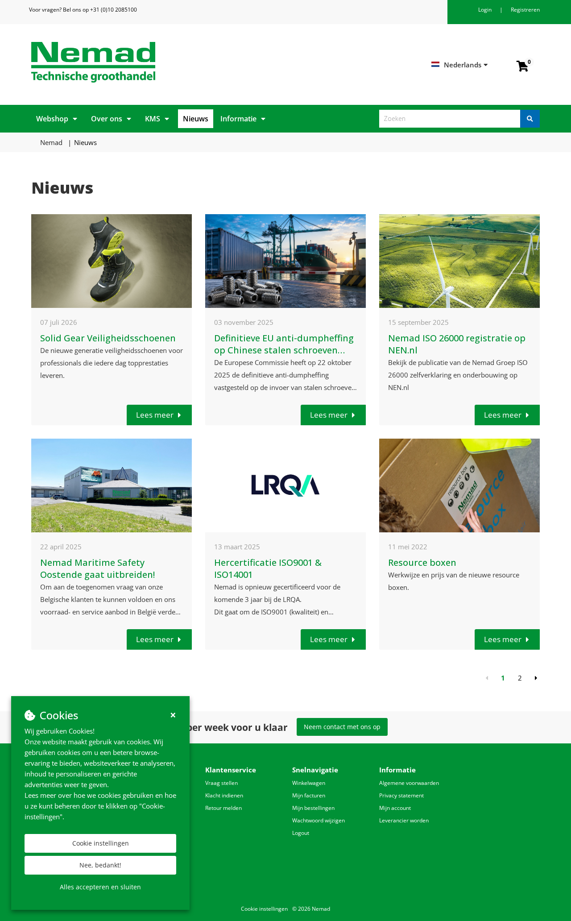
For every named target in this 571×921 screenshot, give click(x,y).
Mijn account (395, 808)
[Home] (155, 62)
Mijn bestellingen (313, 808)
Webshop (52, 119)
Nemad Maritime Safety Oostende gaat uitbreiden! (97, 568)
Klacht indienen (224, 795)
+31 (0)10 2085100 (113, 9)
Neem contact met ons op (342, 726)
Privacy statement (401, 795)
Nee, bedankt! (100, 865)
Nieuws (195, 119)
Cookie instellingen (100, 843)
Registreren (525, 9)
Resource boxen (422, 562)
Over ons (106, 119)
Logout (300, 833)
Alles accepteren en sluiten (100, 887)
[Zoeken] (530, 119)
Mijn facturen (308, 795)
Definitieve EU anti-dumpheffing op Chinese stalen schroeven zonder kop (284, 350)
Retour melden (223, 808)
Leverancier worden (404, 820)
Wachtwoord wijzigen (318, 820)
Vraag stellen (221, 783)
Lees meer (155, 415)
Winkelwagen (308, 783)
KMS (152, 119)
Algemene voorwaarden (409, 783)
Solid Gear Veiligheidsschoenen (108, 338)
